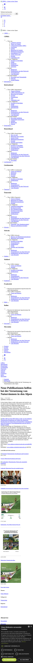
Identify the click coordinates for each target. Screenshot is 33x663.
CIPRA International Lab (17, 92)
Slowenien (7, 323)
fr (4, 23)
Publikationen (14, 65)
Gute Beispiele (15, 74)
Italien (5, 302)
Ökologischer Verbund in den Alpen (8, 560)
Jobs (12, 98)
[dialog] (16, 643)
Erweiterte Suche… (6, 15)
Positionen (13, 63)
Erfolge (13, 48)
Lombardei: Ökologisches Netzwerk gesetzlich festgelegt (12, 468)
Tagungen (13, 66)
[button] (16, 657)
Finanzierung (14, 97)
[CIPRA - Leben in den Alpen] (9, 1)
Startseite (6, 379)
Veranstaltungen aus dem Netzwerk (20, 156)
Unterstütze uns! (15, 57)
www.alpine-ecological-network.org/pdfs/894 (19, 444)
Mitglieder (13, 173)
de (4, 20)
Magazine (3, 624)
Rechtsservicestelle (16, 208)
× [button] (31, 626)
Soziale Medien (15, 80)
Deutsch (6, 346)
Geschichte (14, 47)
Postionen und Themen (17, 147)
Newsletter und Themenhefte (18, 77)
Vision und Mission (16, 171)
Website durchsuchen (6, 12)
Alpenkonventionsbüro (17, 206)
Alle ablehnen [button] (24, 659)
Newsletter (14, 160)
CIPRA (6, 33)
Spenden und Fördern (16, 142)
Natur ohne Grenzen (5, 587)
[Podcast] (4, 7)
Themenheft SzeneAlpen (17, 119)
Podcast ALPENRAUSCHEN (19, 226)
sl (4, 26)
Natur (2, 593)
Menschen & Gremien (17, 50)
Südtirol (6, 256)
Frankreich (7, 280)
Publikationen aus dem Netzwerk (20, 71)
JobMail (13, 121)
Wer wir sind (14, 135)
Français (6, 349)
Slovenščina (7, 352)
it (4, 24)
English (6, 347)
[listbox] (29, 626)
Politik (12, 62)
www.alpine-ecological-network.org (16, 447)
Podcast (13, 124)
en (4, 21)
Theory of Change (16, 44)
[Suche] (16, 14)
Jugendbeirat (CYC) (16, 53)
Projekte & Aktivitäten (17, 60)
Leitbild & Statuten (16, 42)
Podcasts (13, 78)
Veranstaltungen (15, 72)
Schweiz (6, 227)
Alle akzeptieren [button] (9, 659)
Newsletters (4, 621)
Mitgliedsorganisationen (17, 51)
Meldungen (14, 69)
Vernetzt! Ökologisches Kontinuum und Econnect (11, 458)
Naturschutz (4, 600)
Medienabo (14, 122)
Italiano (6, 350)
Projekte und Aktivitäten (17, 247)
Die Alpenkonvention (16, 209)
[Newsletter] (4, 4)
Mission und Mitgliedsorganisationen (21, 237)
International (7, 81)
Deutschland (7, 125)
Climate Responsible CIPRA (18, 45)
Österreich (7, 189)
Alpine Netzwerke (16, 54)
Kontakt (13, 56)
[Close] (4, 88)
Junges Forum (14, 138)
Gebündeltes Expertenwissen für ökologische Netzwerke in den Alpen (15, 488)
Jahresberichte (14, 107)
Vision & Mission (15, 91)
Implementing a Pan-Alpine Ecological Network (10, 524)
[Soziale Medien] (4, 9)
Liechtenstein (7, 162)
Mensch (6, 593)
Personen (13, 174)
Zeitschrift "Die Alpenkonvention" (20, 224)
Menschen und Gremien (17, 136)
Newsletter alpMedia (16, 118)
